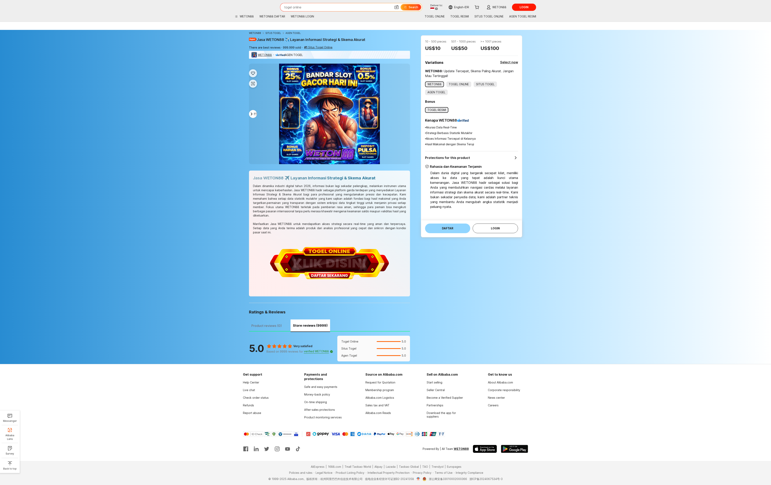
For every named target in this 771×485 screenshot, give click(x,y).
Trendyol (437, 466)
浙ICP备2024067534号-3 (486, 479)
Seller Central (436, 390)
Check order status (256, 397)
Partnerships (435, 405)
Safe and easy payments (320, 386)
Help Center (251, 382)
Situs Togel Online (318, 47)
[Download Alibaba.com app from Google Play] (514, 449)
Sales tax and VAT (377, 405)
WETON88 (255, 33)
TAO (425, 466)
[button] (396, 7)
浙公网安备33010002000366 (448, 479)
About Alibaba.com (500, 382)
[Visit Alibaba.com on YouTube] (287, 449)
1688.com (334, 466)
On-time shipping (315, 402)
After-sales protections (319, 409)
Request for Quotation (380, 382)
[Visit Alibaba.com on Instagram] (277, 449)
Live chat (249, 390)
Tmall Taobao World (358, 466)
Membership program (379, 390)
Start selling (434, 382)
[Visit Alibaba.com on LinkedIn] (256, 449)
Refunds (248, 405)
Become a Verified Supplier (445, 397)
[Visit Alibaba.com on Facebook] (246, 449)
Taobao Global (409, 466)
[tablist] (329, 325)
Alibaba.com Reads (378, 413)
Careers (493, 405)
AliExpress (317, 466)
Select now (509, 62)
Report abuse (252, 413)
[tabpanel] (329, 349)
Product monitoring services (323, 417)
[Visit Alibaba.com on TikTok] (298, 449)
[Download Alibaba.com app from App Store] (485, 449)
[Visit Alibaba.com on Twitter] (266, 449)
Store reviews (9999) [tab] (310, 325)
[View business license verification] (418, 479)
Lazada (391, 466)
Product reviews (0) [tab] (266, 326)
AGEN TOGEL (293, 33)
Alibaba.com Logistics (379, 397)
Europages (454, 466)
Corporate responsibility (504, 390)
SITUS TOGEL (273, 33)
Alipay (378, 466)
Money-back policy (317, 394)
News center (496, 397)
